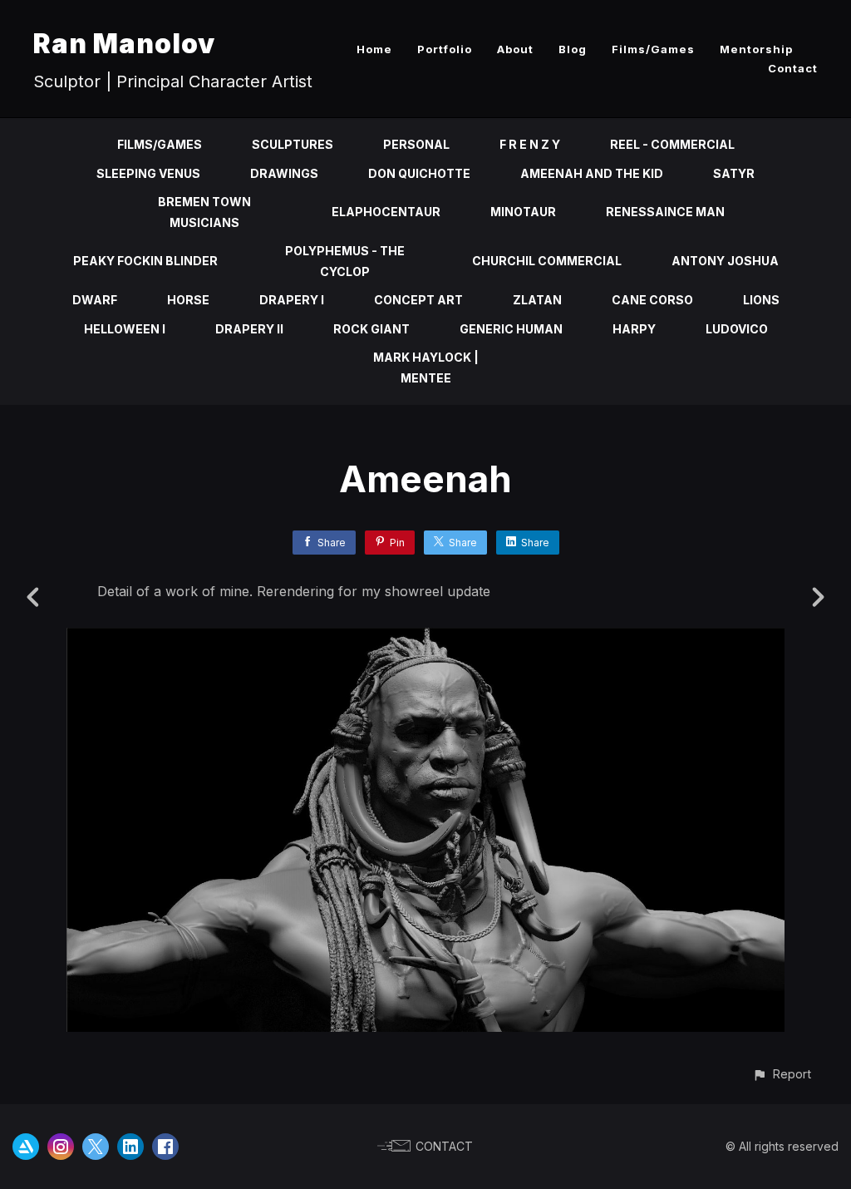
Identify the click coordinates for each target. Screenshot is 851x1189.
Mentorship (756, 49)
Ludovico (737, 329)
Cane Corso (652, 300)
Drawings (284, 173)
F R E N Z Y (529, 144)
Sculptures (292, 144)
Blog (572, 49)
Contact (793, 68)
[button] (781, 1074)
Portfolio (444, 49)
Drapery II (249, 329)
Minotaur (523, 212)
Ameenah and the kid (591, 173)
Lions (761, 300)
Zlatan (537, 300)
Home (374, 49)
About (515, 49)
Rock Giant (371, 329)
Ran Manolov (124, 43)
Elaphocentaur (386, 212)
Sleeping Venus (148, 173)
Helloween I (124, 329)
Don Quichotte (419, 173)
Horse (188, 300)
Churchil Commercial (547, 261)
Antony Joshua (725, 261)
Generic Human (511, 329)
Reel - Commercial (672, 144)
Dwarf (94, 300)
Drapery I (291, 300)
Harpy (634, 329)
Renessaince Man (665, 212)
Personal (416, 144)
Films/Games (653, 49)
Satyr (734, 173)
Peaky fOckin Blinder (145, 261)
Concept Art (418, 300)
